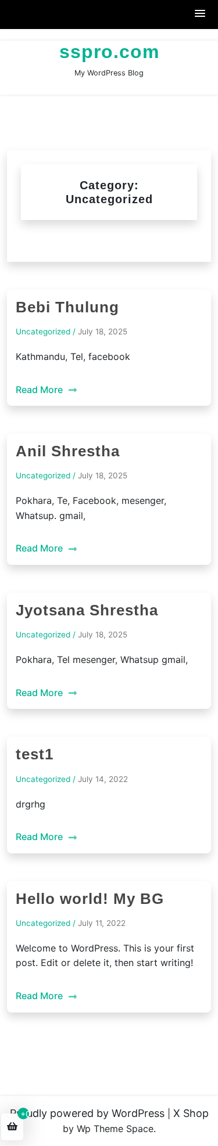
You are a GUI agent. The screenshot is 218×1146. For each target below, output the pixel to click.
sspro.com (109, 51)
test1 (34, 754)
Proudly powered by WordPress (87, 1113)
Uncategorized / (46, 331)
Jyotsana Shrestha (87, 610)
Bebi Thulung (67, 307)
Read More (40, 389)
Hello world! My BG (90, 898)
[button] (200, 14)
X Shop (191, 1113)
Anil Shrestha (68, 451)
